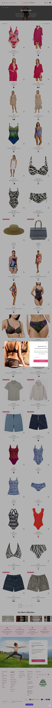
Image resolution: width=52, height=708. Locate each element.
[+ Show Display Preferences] (49, 705)
